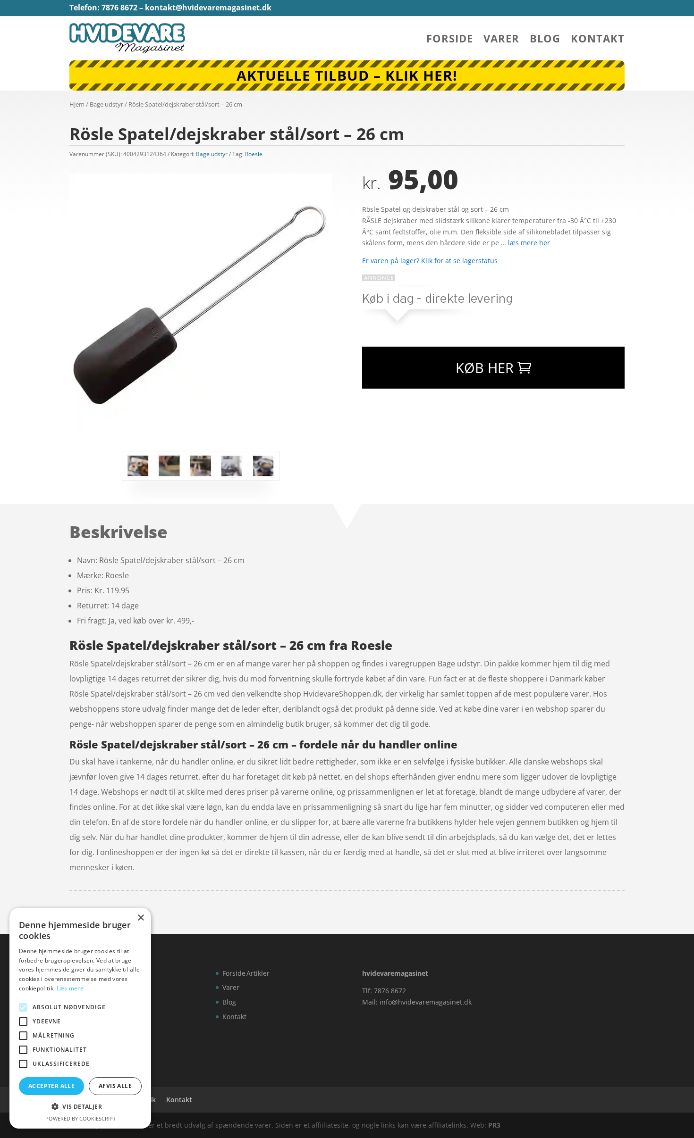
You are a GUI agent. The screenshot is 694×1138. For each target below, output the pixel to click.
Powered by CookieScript (80, 1118)
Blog (545, 40)
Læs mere (70, 988)
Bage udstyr (106, 104)
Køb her (485, 367)
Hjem (77, 104)
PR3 (494, 1125)
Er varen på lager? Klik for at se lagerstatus (430, 260)
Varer (501, 40)
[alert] (80, 1018)
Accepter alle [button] (51, 1086)
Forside (449, 40)
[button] (80, 1107)
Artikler (258, 973)
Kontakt (598, 40)
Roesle (253, 154)
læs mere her (529, 242)
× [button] (140, 918)
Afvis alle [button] (115, 1086)
